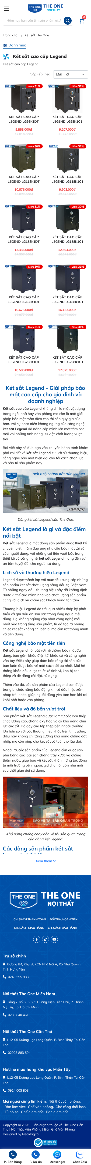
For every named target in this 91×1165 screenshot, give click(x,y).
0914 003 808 (17, 1090)
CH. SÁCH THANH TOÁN (30, 919)
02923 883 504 (18, 1053)
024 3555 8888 (18, 977)
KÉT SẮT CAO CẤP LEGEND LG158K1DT (24, 239)
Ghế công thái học (70, 1106)
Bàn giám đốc (57, 1112)
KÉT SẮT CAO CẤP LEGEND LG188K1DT (24, 299)
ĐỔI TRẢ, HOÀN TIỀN (63, 919)
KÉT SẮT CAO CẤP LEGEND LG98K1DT (24, 119)
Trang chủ (10, 35)
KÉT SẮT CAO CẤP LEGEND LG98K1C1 (67, 119)
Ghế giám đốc (32, 1112)
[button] (81, 20)
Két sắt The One (36, 35)
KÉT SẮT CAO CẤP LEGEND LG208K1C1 (67, 359)
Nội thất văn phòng (64, 1101)
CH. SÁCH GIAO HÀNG (29, 928)
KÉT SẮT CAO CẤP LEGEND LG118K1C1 (67, 179)
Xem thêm (44, 861)
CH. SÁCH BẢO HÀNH (62, 928)
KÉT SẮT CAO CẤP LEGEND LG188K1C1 (67, 299)
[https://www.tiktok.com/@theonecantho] (45, 939)
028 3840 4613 (18, 1015)
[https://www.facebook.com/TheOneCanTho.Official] (36, 939)
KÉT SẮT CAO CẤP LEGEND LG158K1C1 (67, 239)
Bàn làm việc (15, 1106)
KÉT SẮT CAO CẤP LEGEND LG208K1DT (24, 359)
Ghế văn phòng (40, 1106)
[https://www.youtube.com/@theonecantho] (54, 939)
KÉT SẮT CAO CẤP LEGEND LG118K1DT (24, 179)
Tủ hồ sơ (11, 1112)
